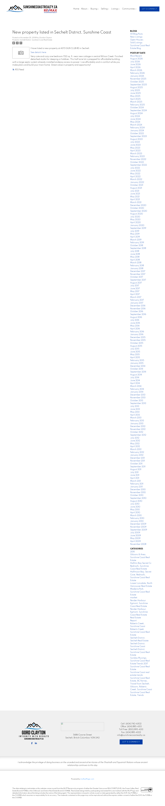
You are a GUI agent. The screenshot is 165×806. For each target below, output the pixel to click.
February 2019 (137, 243)
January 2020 (137, 225)
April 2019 (135, 237)
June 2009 (135, 536)
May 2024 (135, 122)
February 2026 (137, 73)
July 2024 (135, 116)
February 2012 (137, 452)
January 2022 (137, 182)
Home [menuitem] (76, 9)
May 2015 (135, 355)
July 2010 (134, 504)
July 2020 (135, 217)
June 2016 (135, 323)
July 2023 (135, 142)
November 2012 (137, 429)
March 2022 (136, 179)
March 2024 (136, 125)
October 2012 (136, 432)
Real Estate (135, 618)
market (133, 598)
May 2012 (135, 444)
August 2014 (136, 375)
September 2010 (138, 498)
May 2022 (135, 174)
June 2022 (135, 171)
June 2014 (135, 380)
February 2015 (137, 360)
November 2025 (138, 79)
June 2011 (134, 475)
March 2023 (136, 154)
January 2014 (136, 392)
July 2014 (134, 378)
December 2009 (138, 524)
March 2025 (136, 102)
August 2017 (136, 283)
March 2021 (135, 202)
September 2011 (137, 467)
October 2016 (136, 311)
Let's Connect (131, 742)
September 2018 (138, 248)
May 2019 (135, 234)
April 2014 (135, 383)
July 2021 (134, 191)
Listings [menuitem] (115, 9)
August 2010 (136, 501)
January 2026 (137, 76)
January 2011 (136, 487)
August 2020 (136, 214)
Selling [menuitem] (104, 9)
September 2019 (138, 228)
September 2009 (138, 530)
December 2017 (137, 271)
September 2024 (138, 111)
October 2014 (136, 369)
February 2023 (137, 156)
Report (133, 621)
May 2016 (135, 326)
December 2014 (137, 366)
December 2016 (137, 306)
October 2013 (136, 401)
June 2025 (135, 93)
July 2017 (134, 286)
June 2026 (135, 65)
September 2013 (138, 403)
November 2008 (138, 544)
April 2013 (135, 415)
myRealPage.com (87, 779)
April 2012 (135, 446)
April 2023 (135, 151)
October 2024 (137, 108)
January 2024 (137, 131)
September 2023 (138, 136)
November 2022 (138, 159)
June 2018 (135, 254)
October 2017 (136, 277)
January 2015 (136, 363)
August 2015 (136, 346)
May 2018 (134, 257)
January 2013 (136, 424)
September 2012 (138, 435)
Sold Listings (136, 43)
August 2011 (135, 469)
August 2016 (136, 317)
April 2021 (135, 199)
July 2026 (135, 62)
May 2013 (135, 412)
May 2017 (134, 291)
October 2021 (136, 185)
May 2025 (135, 96)
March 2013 (135, 418)
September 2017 (138, 280)
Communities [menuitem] (128, 9)
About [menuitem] (84, 9)
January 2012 (136, 455)
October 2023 (137, 134)
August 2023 (136, 139)
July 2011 (134, 472)
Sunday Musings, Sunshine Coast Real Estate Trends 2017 (140, 661)
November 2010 (138, 492)
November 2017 (137, 274)
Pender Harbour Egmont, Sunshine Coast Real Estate (139, 603)
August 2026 (136, 59)
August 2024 (136, 113)
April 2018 (135, 260)
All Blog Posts (136, 34)
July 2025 (135, 90)
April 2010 (135, 513)
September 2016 (138, 314)
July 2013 (134, 406)
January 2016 (136, 334)
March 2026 (136, 70)
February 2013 (137, 421)
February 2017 (137, 300)
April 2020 (135, 223)
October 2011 (136, 464)
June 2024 (135, 119)
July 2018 (134, 251)
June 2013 (135, 409)
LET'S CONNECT (149, 9)
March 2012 (135, 449)
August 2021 (136, 188)
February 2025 (137, 105)
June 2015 (135, 352)
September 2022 (138, 165)
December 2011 (137, 458)
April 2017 (135, 294)
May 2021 (135, 197)
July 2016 (134, 320)
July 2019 (134, 231)
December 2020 (138, 205)
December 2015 (137, 337)
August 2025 (136, 88)
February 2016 (137, 332)
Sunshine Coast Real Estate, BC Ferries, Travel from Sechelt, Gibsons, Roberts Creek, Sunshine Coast (141, 684)
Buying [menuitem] (94, 9)
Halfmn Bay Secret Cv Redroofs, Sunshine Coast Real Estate (140, 566)
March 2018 (135, 263)
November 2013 (137, 398)
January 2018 (136, 269)
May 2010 (135, 510)
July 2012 (134, 438)
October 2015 (136, 343)
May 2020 (135, 220)
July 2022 (135, 168)
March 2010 (136, 515)
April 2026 (135, 67)
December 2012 (137, 426)
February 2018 (137, 266)
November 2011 (137, 461)
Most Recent (136, 56)
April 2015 (135, 357)
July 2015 (134, 349)
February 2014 (137, 389)
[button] (149, 9)
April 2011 (134, 478)
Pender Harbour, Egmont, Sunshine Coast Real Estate (139, 612)
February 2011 (136, 484)
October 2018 (136, 246)
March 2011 (135, 481)
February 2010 (137, 518)
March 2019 (135, 240)
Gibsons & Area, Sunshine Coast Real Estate (140, 557)
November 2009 (138, 527)
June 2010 (135, 507)
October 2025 (137, 82)
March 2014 (135, 386)
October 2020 (137, 208)
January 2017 (136, 303)
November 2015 (138, 340)
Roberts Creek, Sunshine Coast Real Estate (140, 632)
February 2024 (137, 128)
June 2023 (135, 145)
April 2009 (135, 541)
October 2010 (136, 495)
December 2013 (137, 395)
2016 (132, 552)
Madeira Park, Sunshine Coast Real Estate (140, 592)
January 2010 (137, 521)
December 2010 (138, 490)
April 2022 (135, 177)
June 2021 (135, 194)
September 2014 (138, 372)
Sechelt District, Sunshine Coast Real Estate (36, 40)
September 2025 (138, 85)
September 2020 (138, 211)
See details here (38, 52)
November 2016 (137, 309)
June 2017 (135, 289)
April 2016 (135, 329)
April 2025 (135, 99)
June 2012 (135, 441)
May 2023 (135, 148)
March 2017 (135, 297)
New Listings (136, 37)
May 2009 (135, 538)
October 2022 (137, 162)
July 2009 (135, 533)
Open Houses (136, 40)
